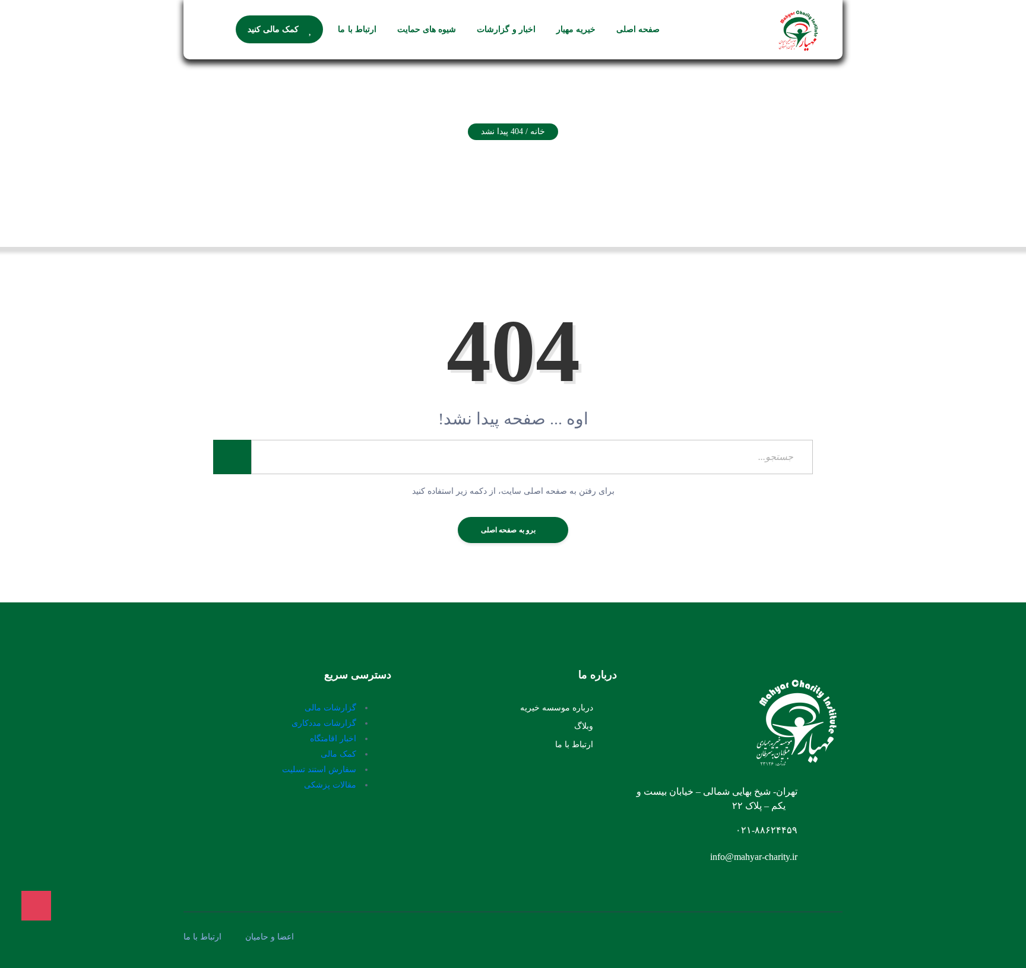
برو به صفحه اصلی (509, 530)
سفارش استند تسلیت (319, 769)
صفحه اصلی (638, 29)
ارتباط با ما (357, 29)
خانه (537, 131)
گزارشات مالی (330, 707)
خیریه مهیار (576, 29)
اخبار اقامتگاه (333, 738)
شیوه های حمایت (427, 29)
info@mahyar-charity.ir (753, 857)
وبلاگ (583, 726)
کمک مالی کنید (273, 29)
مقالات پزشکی (330, 784)
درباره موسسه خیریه (556, 707)
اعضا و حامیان (269, 937)
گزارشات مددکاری (324, 723)
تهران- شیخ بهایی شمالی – (745, 791)
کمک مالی (338, 754)
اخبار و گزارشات (506, 29)
